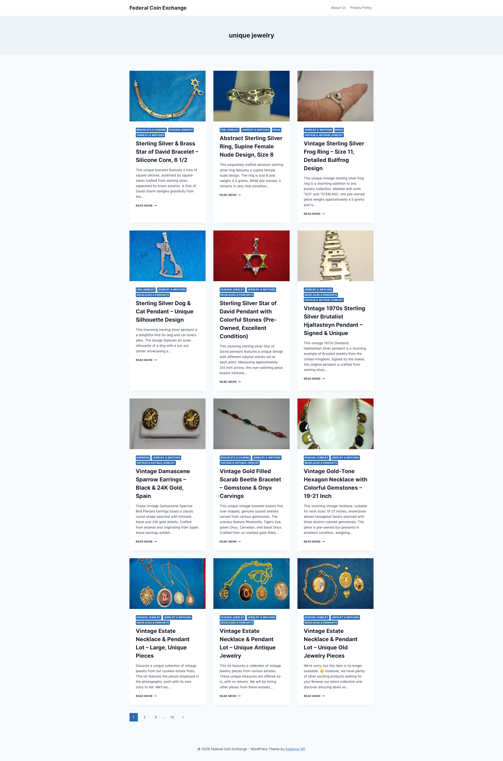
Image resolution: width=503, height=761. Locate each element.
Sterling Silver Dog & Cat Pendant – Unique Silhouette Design (165, 311)
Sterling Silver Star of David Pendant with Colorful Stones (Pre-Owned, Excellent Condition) (248, 320)
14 (172, 717)
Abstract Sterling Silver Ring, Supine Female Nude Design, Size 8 (251, 146)
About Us (338, 8)
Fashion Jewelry (181, 129)
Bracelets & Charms (151, 129)
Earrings (143, 457)
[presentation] (167, 96)
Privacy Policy (361, 8)
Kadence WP (295, 749)
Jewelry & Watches (150, 135)
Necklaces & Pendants (153, 294)
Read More (146, 205)
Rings (277, 129)
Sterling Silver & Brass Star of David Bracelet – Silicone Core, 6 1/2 (167, 151)
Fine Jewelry (229, 129)
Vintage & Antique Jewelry (324, 135)
